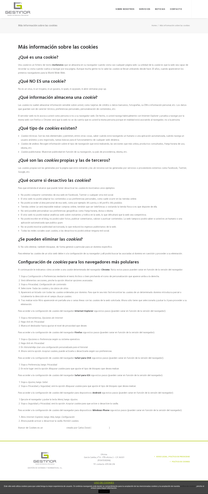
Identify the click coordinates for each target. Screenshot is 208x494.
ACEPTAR (104, 491)
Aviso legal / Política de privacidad (173, 456)
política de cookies (188, 486)
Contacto (176, 9)
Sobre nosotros (125, 9)
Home (154, 25)
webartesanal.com (100, 428)
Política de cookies (181, 461)
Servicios (144, 9)
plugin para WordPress (54, 428)
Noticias (160, 9)
